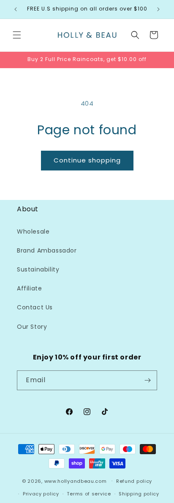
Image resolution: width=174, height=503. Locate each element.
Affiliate (29, 288)
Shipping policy (139, 493)
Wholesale (33, 231)
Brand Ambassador (47, 250)
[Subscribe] (147, 380)
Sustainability (38, 269)
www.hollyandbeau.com (75, 480)
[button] (17, 35)
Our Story (32, 326)
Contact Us (35, 307)
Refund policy (134, 481)
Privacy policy (41, 493)
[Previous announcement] (15, 9)
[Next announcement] (158, 9)
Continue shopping (87, 160)
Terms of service (89, 493)
